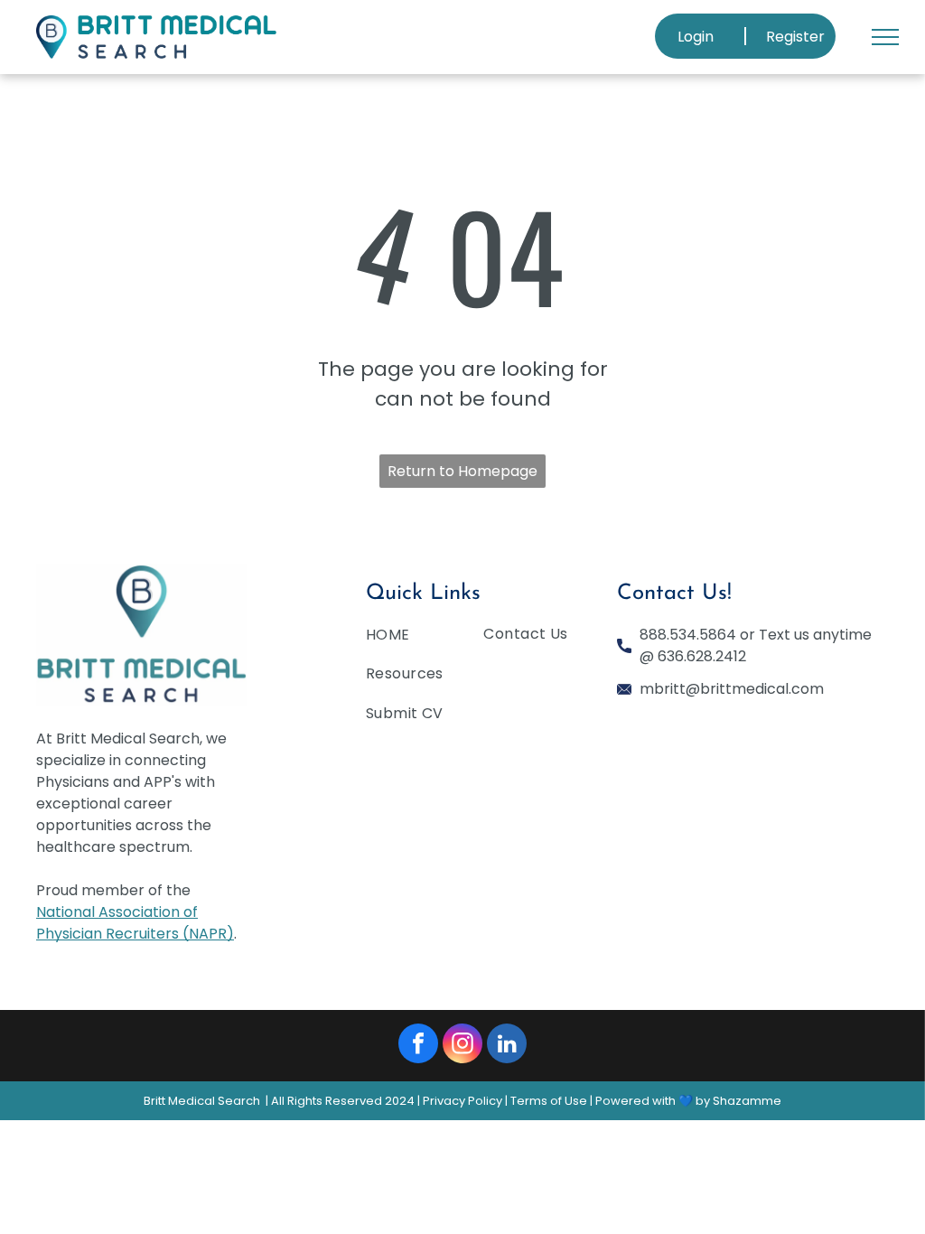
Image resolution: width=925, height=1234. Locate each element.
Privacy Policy (462, 1100)
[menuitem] (432, 638)
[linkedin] (507, 1046)
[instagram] (462, 1046)
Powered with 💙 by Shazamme (688, 1100)
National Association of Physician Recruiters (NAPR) (135, 923)
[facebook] (418, 1046)
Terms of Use (548, 1100)
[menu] (885, 37)
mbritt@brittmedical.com (732, 688)
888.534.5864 (688, 634)
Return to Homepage (462, 471)
